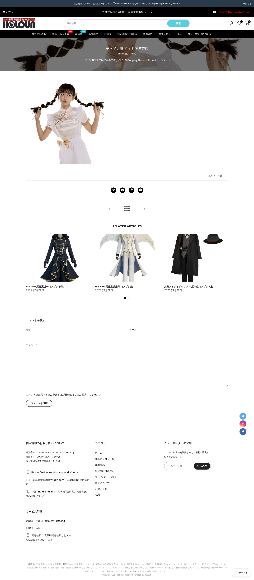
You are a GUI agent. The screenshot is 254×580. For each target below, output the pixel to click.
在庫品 (107, 34)
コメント (31, 345)
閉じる (248, 3)
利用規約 (148, 34)
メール (134, 329)
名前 (29, 329)
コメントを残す (216, 175)
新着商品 (93, 34)
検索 (178, 23)
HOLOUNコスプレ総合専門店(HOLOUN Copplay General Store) (120, 60)
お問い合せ (165, 34)
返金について (102, 483)
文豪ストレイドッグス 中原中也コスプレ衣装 (188, 286)
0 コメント (163, 60)
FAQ (179, 34)
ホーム (98, 453)
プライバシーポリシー (107, 477)
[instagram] (242, 423)
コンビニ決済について (200, 34)
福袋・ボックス (62, 33)
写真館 (80, 33)
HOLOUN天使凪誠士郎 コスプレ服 (114, 286)
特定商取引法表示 (127, 34)
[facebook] (242, 431)
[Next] (224, 266)
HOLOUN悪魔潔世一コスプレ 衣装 (45, 286)
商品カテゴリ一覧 (104, 459)
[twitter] (242, 416)
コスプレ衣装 (39, 34)
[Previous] (29, 266)
